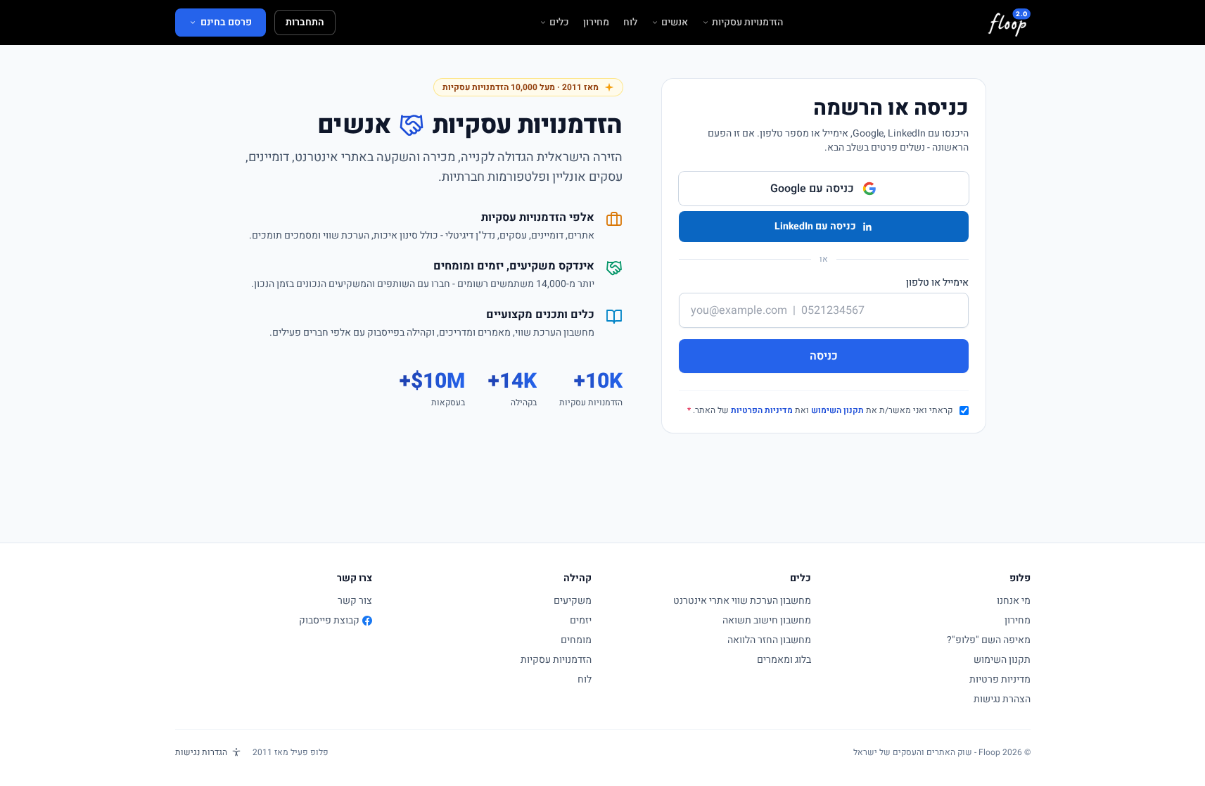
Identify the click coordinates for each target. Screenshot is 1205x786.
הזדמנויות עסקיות (747, 22)
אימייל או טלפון (937, 283)
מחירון (596, 22)
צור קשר (355, 600)
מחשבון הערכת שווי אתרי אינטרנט (742, 600)
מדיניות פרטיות (1000, 679)
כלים (559, 22)
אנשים (674, 22)
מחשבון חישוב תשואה (766, 620)
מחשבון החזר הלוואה (769, 640)
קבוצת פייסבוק (329, 621)
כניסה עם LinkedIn (815, 226)
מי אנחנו (1014, 600)
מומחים (576, 640)
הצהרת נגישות (1002, 699)
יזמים (581, 620)
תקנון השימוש (837, 410)
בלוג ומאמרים (784, 659)
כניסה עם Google (812, 188)
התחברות (305, 22)
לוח (630, 22)
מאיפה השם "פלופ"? (989, 640)
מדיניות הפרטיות (762, 410)
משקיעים (573, 600)
